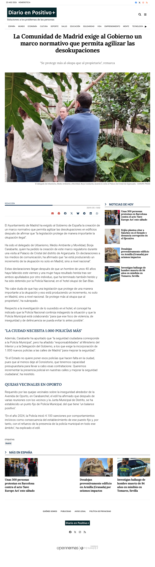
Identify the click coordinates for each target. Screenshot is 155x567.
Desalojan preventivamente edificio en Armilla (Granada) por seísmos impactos (135, 253)
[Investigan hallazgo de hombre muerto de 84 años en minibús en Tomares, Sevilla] (112, 273)
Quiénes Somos (50, 511)
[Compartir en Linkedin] (90, 213)
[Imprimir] (59, 213)
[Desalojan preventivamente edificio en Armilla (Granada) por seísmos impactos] (112, 254)
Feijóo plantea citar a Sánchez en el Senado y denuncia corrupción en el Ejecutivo (134, 234)
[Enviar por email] (52, 213)
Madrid (8, 443)
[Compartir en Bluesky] (78, 213)
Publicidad (66, 511)
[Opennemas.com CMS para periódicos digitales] (77, 551)
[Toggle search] (140, 14)
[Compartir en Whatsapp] (97, 213)
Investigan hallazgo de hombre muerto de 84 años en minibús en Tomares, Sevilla (133, 272)
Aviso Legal (80, 511)
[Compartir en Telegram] (84, 213)
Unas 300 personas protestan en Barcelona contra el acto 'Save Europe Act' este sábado (134, 215)
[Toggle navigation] (145, 14)
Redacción (10, 203)
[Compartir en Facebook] (65, 213)
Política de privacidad (100, 511)
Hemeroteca (24, 2)
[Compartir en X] (71, 213)
